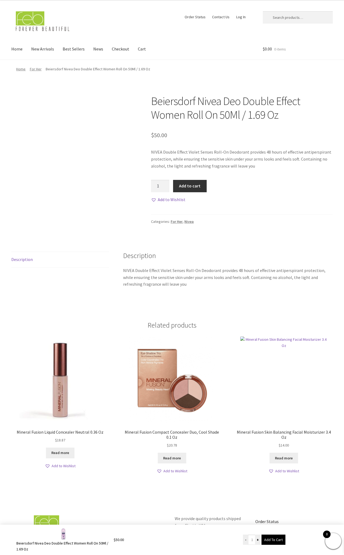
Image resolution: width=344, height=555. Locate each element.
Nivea (189, 221)
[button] (168, 199)
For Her (36, 69)
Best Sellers (74, 49)
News (98, 49)
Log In (241, 16)
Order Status (195, 16)
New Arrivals (42, 49)
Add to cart (189, 185)
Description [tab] (22, 259)
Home (17, 49)
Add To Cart (273, 539)
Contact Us (221, 16)
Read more (60, 452)
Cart (142, 49)
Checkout (120, 49)
